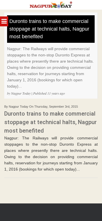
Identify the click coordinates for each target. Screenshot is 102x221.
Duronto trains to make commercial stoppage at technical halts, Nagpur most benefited (49, 28)
